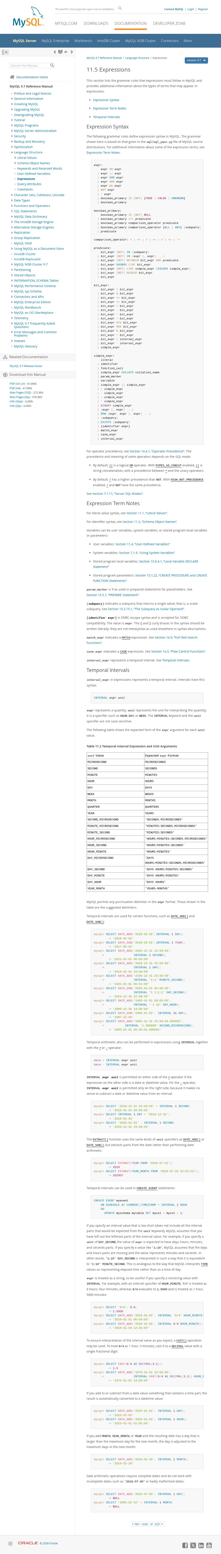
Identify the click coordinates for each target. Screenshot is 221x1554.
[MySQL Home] (28, 17)
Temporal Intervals (106, 117)
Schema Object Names (33, 163)
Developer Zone (169, 23)
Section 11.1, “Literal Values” (146, 513)
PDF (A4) (15, 388)
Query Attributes (29, 184)
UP (151, 1524)
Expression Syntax (106, 100)
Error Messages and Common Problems (35, 333)
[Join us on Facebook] (185, 1547)
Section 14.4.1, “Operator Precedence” (157, 451)
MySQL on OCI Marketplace (33, 313)
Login (191, 9)
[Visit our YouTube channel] (208, 1547)
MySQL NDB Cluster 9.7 (31, 264)
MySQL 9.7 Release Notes (26, 366)
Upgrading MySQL (27, 109)
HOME (145, 1524)
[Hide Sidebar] (5, 52)
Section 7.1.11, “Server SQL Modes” (118, 494)
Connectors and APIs (29, 297)
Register (203, 9)
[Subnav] (12, 99)
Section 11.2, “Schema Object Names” (150, 522)
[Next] (71, 52)
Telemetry (21, 318)
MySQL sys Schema (28, 291)
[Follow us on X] (192, 1547)
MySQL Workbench (27, 307)
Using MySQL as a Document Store (39, 249)
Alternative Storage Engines (34, 227)
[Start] (60, 52)
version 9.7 (194, 60)
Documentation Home (32, 77)
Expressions (26, 179)
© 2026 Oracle (49, 1543)
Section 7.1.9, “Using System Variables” (147, 553)
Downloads (96, 23)
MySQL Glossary (25, 346)
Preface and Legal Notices (32, 93)
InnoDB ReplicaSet (27, 259)
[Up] (65, 52)
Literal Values (27, 158)
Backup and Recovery (29, 142)
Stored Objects (24, 275)
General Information (28, 99)
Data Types (22, 200)
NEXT (158, 1524)
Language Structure (28, 152)
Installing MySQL (26, 104)
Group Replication (27, 238)
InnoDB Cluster (25, 254)
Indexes (19, 341)
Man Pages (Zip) (20, 397)
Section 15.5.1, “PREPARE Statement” (113, 595)
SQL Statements (25, 211)
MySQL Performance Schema (35, 286)
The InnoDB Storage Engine (34, 222)
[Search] (52, 65)
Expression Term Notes (109, 108)
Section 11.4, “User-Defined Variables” (142, 544)
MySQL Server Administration (35, 131)
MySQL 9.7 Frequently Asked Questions (34, 325)
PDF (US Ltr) (17, 384)
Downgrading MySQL (29, 115)
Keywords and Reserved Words (39, 168)
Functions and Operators (32, 206)
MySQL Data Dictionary (30, 217)
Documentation (131, 23)
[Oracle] (28, 1543)
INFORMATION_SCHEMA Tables (36, 281)
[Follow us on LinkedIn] (200, 1547)
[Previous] (54, 52)
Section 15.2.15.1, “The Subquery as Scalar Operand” (146, 609)
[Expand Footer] (10, 1544)
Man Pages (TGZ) (20, 392)
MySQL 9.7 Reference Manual (104, 57)
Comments (25, 189)
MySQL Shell (23, 243)
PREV (137, 1524)
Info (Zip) (15, 406)
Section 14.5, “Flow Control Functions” (178, 651)
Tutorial (19, 120)
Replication (22, 232)
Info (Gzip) (16, 401)
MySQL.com (66, 23)
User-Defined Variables (34, 174)
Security (20, 136)
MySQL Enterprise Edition (32, 302)
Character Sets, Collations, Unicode (39, 195)
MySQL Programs (26, 125)
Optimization (23, 147)
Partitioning (22, 270)
